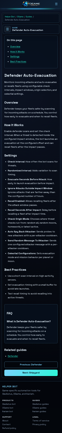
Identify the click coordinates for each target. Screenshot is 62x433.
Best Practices (18, 61)
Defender (13, 356)
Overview (15, 46)
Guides (29, 16)
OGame (20, 16)
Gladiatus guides (40, 404)
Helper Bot (10, 16)
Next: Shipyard (31, 372)
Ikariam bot (7, 411)
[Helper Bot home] (31, 4)
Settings (14, 56)
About (5, 420)
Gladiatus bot (9, 404)
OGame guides (39, 407)
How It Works (17, 51)
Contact (6, 424)
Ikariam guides (39, 411)
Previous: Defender (31, 364)
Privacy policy (39, 424)
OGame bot (7, 407)
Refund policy (9, 428)
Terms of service (40, 420)
